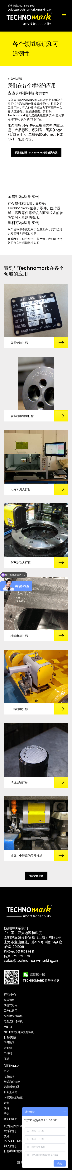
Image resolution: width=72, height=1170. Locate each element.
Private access (16, 1141)
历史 (6, 1071)
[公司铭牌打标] (36, 310)
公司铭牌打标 (19, 343)
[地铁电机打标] (36, 603)
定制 (6, 1103)
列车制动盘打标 (21, 562)
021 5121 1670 (21, 956)
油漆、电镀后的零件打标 (26, 856)
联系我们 (10, 1131)
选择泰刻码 (11, 1087)
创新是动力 (10, 1092)
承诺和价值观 (12, 1082)
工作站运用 (10, 1011)
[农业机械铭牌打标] (36, 383)
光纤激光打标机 (13, 1016)
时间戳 (8, 1048)
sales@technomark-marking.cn (30, 10)
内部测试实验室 (13, 1097)
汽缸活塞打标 (19, 782)
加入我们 (10, 1146)
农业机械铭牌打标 (22, 416)
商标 (6, 1059)
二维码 (8, 1053)
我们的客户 (10, 1119)
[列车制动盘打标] (36, 530)
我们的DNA (11, 1065)
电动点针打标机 (13, 1021)
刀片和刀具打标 (21, 489)
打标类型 (10, 1037)
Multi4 (8, 1027)
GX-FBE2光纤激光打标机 (19, 1032)
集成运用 (9, 1000)
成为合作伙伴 (13, 1126)
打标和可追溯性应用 (17, 1151)
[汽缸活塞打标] (36, 750)
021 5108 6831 (25, 951)
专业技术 (9, 1076)
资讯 (7, 1136)
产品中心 (10, 994)
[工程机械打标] (36, 676)
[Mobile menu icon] (64, 15)
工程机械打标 (19, 709)
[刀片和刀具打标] (36, 457)
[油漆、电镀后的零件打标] (36, 823)
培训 (6, 1114)
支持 (6, 1108)
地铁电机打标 (19, 636)
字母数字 (9, 1042)
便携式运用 (10, 1005)
